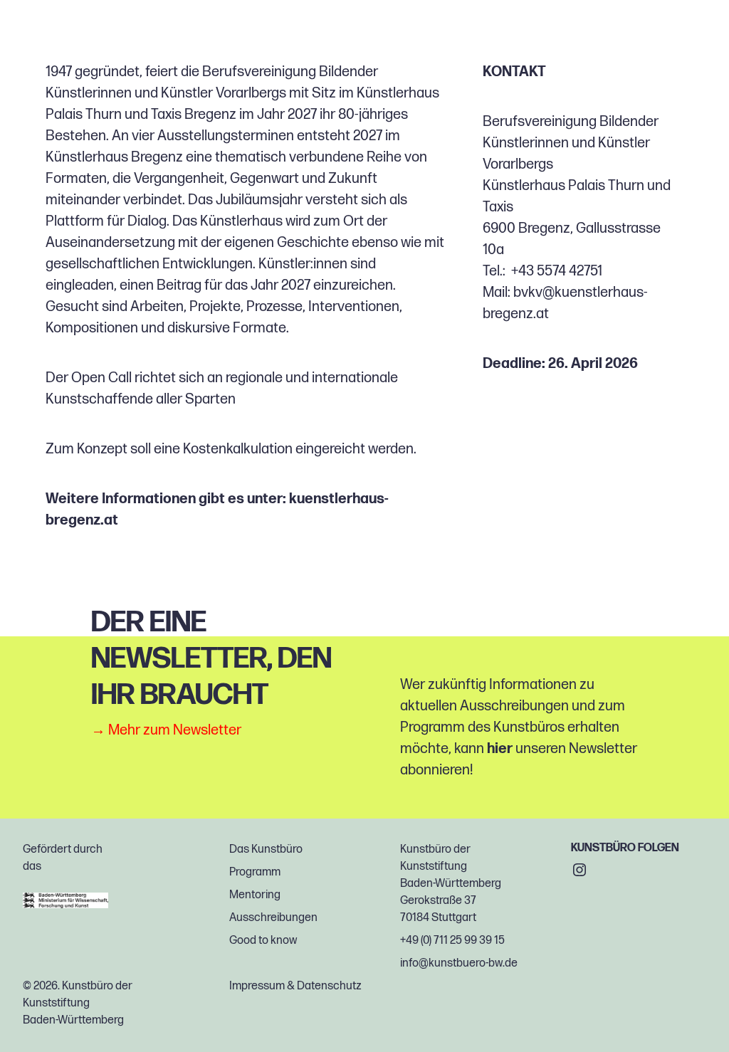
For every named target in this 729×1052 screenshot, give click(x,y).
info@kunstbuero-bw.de (459, 963)
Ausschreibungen (273, 918)
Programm (254, 872)
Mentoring (254, 895)
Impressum (257, 986)
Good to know (263, 940)
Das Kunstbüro (266, 849)
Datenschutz (329, 986)
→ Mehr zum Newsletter (166, 730)
